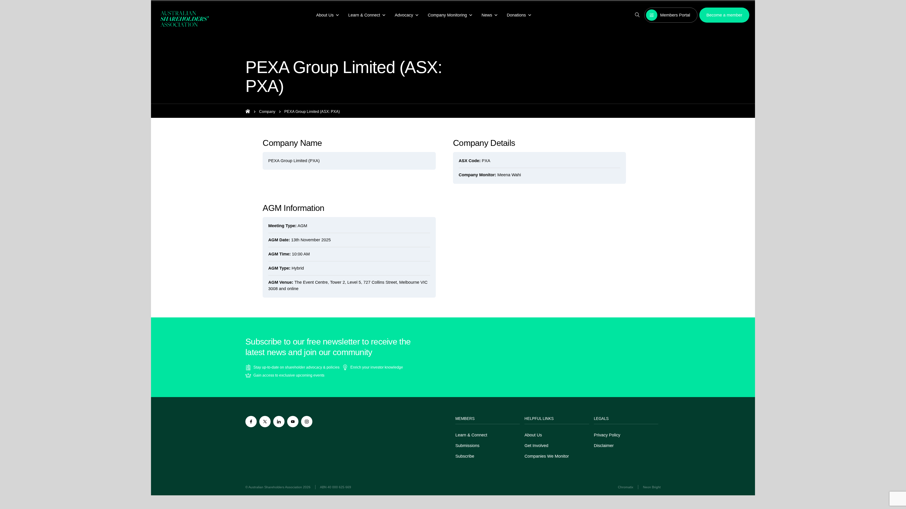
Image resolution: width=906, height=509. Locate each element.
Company (267, 112)
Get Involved (536, 445)
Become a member (724, 15)
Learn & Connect (471, 435)
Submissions (467, 445)
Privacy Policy (607, 435)
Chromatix (625, 487)
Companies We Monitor (546, 456)
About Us (533, 435)
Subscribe (464, 456)
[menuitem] (327, 15)
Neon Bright (652, 487)
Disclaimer (604, 445)
